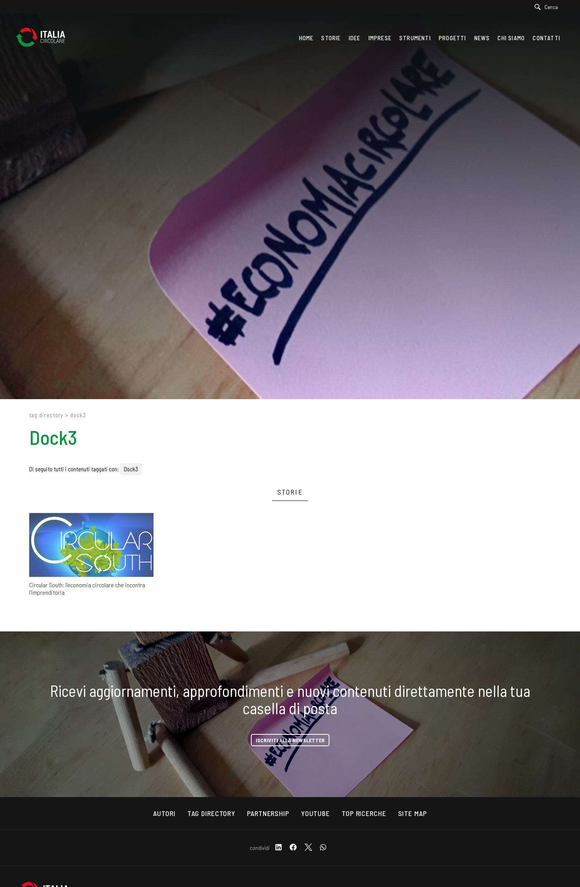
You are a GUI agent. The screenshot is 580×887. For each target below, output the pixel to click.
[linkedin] (278, 848)
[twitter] (308, 848)
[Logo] (44, 38)
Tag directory (46, 414)
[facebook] (293, 848)
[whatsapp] (323, 848)
